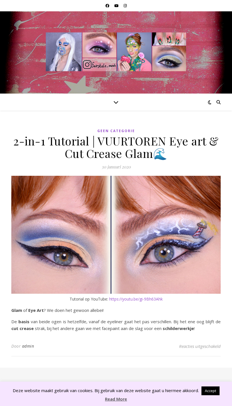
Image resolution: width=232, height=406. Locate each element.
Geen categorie (116, 130)
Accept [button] (210, 390)
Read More (116, 399)
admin (28, 346)
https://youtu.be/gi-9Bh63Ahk (136, 299)
